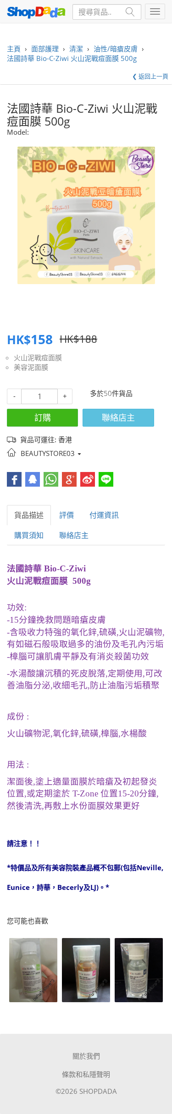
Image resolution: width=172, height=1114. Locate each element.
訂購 (42, 417)
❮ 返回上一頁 (150, 76)
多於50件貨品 (111, 393)
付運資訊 (104, 515)
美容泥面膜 (31, 367)
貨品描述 (29, 515)
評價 (66, 515)
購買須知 (29, 535)
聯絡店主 (118, 417)
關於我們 (86, 1055)
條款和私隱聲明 (86, 1074)
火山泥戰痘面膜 (38, 357)
